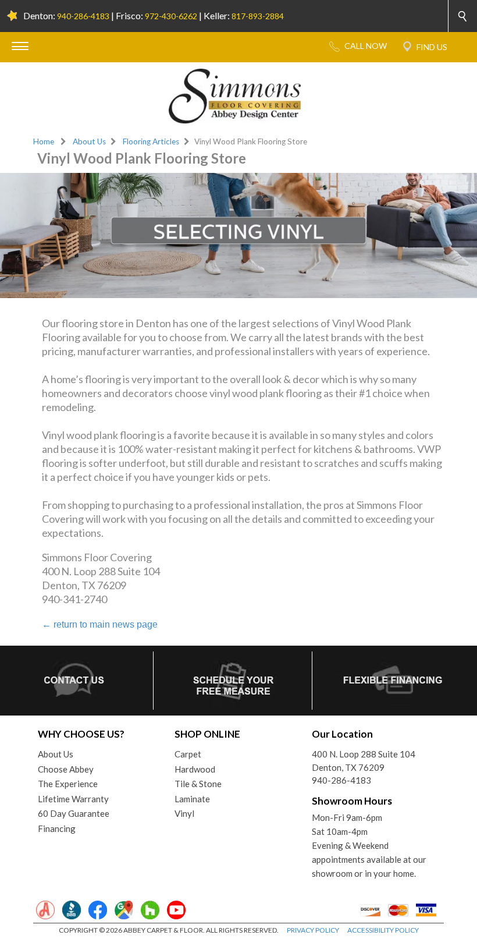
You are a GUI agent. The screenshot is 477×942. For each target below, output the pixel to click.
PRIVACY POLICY (313, 930)
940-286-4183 (83, 16)
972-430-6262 (171, 16)
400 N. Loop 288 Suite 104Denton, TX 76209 (363, 761)
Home (43, 141)
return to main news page (100, 624)
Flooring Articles (151, 141)
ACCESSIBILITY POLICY (383, 930)
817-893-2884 (258, 16)
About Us (89, 141)
